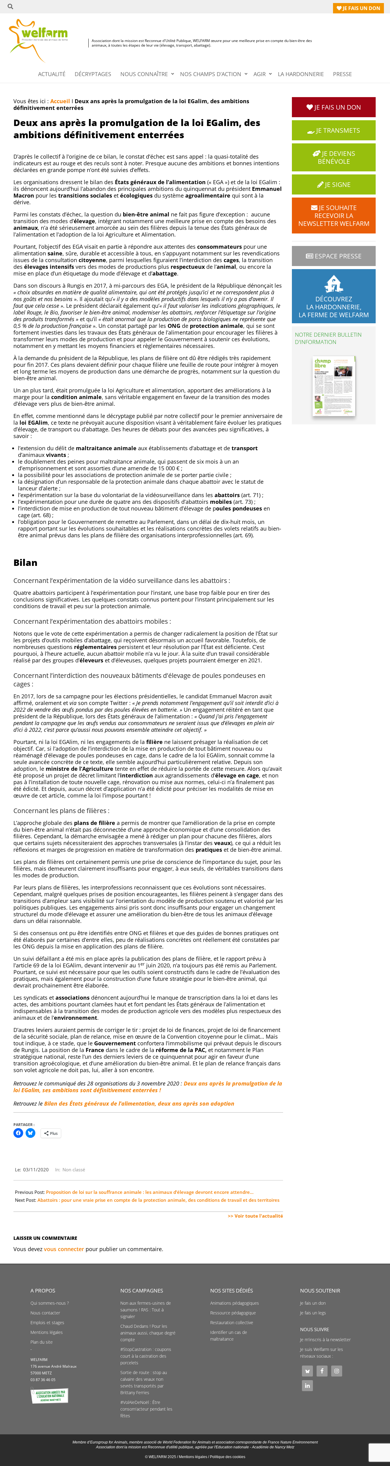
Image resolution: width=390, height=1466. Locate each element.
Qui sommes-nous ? (49, 1303)
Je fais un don (313, 1303)
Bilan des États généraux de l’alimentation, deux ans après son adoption (139, 1103)
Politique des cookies (227, 1457)
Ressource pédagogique (233, 1313)
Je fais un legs (313, 1313)
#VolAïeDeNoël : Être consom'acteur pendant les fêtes (146, 1409)
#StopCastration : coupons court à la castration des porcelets (145, 1356)
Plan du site (41, 1342)
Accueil (60, 101)
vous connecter (64, 1249)
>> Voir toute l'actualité (255, 1216)
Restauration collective (231, 1322)
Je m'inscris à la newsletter (325, 1339)
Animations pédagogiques (234, 1303)
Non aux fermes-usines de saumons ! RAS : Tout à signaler (145, 1309)
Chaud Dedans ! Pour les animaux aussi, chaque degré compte (148, 1333)
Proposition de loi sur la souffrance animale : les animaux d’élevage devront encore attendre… (150, 1192)
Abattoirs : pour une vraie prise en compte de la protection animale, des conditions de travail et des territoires (158, 1200)
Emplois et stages (47, 1322)
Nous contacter (45, 1313)
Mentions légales (46, 1332)
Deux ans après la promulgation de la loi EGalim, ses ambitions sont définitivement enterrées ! (147, 1087)
